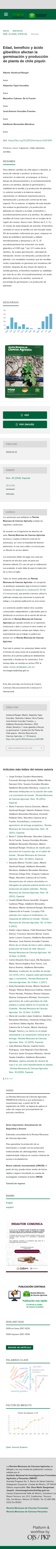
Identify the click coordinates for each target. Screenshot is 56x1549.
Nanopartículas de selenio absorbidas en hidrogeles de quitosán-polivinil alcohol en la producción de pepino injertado (30, 885)
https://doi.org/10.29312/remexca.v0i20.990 (30, 140)
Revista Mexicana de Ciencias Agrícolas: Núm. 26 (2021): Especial (30, 799)
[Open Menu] (6, 14)
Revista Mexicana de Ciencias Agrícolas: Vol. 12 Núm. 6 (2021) (30, 922)
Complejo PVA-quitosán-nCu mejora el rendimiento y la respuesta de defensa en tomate (28, 915)
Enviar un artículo (19, 1347)
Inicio (6, 31)
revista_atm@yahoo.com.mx (22, 667)
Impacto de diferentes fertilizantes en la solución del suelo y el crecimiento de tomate (30, 791)
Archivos (18, 31)
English (9, 1203)
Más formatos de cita (20, 748)
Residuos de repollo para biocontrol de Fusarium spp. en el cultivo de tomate (29, 851)
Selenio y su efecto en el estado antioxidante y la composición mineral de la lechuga (29, 1035)
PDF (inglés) (26, 424)
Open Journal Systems (16, 1447)
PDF (26, 415)
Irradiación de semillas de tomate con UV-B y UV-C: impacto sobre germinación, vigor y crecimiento (30, 975)
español (9, 1207)
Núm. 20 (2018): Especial (15, 34)
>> (11, 1078)
